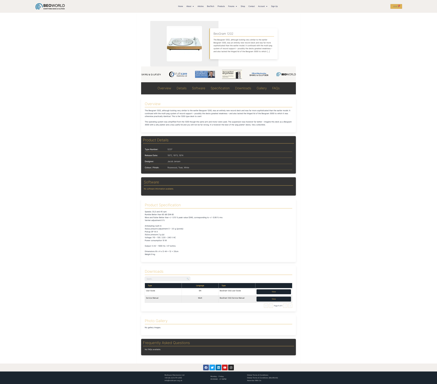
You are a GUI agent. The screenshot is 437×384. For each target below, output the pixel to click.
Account (261, 6)
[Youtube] (225, 367)
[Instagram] (231, 367)
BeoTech (210, 6)
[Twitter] (212, 367)
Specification (220, 88)
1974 (181, 155)
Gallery (262, 88)
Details (182, 88)
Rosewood (172, 167)
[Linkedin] (218, 367)
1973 (175, 155)
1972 (170, 155)
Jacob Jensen (174, 161)
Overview (164, 88)
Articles (201, 6)
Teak (180, 167)
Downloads (243, 88)
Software (198, 88)
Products (221, 6)
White (186, 167)
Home (180, 6)
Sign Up (274, 6)
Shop (243, 6)
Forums (231, 6)
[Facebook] (206, 367)
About (188, 6)
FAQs (276, 88)
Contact (251, 6)
